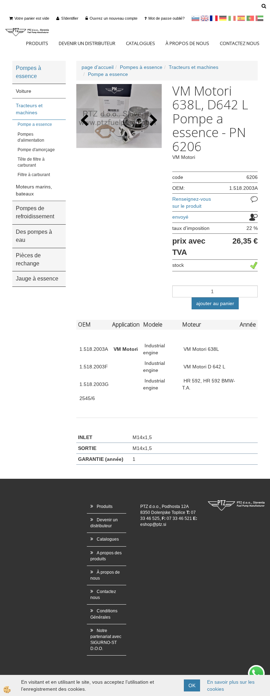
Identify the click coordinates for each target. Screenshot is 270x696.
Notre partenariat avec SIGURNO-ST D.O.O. (105, 639)
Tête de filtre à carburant (31, 162)
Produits (37, 43)
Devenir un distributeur (87, 43)
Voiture (23, 91)
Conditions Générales (103, 613)
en (204, 18)
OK (191, 685)
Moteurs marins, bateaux (34, 190)
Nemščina (223, 18)
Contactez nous (239, 43)
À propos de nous (187, 43)
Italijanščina (232, 18)
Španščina (241, 18)
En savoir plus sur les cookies (231, 685)
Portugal (250, 18)
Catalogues (140, 43)
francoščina (214, 18)
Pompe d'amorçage (36, 149)
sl (195, 18)
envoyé (180, 217)
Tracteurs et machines (29, 109)
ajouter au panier (215, 303)
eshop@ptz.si (153, 524)
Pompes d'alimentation (31, 137)
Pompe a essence (35, 124)
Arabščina (259, 18)
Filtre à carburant (34, 174)
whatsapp (256, 668)
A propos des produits (106, 555)
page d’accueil (98, 67)
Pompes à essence (141, 67)
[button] (153, 120)
